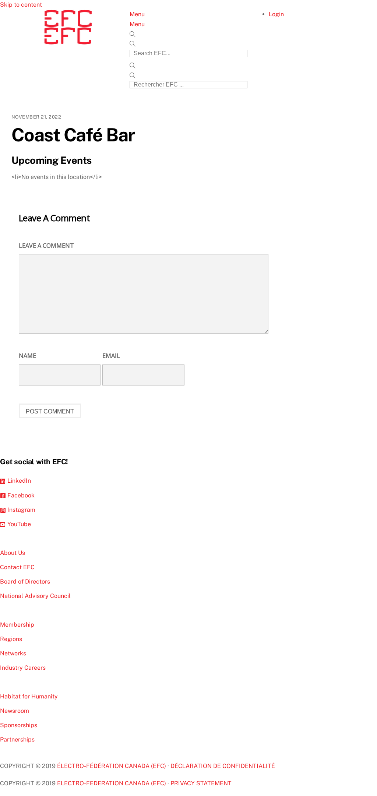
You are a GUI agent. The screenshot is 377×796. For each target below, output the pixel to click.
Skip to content (21, 4)
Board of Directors (25, 581)
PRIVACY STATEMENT (201, 783)
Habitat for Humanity (29, 696)
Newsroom (14, 710)
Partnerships (17, 739)
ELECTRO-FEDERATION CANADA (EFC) (112, 783)
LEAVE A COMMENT (46, 246)
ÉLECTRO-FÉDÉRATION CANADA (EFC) (112, 765)
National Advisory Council (35, 595)
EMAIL (111, 356)
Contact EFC (17, 567)
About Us (12, 552)
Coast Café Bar (73, 134)
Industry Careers (23, 667)
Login (276, 14)
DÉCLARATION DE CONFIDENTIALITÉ (222, 765)
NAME (27, 356)
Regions (11, 638)
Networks (13, 653)
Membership (17, 624)
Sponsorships (18, 725)
